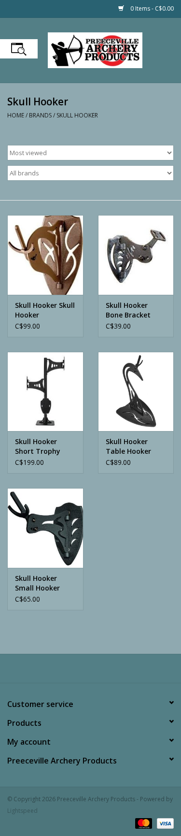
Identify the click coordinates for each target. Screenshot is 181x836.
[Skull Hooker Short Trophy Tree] (45, 392)
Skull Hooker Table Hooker (128, 446)
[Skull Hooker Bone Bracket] (136, 255)
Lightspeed (22, 811)
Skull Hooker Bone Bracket (128, 310)
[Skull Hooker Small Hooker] (45, 528)
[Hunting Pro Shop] (109, 49)
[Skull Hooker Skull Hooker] (45, 255)
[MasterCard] (142, 823)
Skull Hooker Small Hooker (37, 583)
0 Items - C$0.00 (151, 8)
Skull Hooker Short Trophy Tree (37, 446)
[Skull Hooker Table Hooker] (136, 392)
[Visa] (163, 823)
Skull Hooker (77, 115)
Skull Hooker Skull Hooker (45, 310)
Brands (40, 115)
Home (15, 115)
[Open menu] (19, 48)
